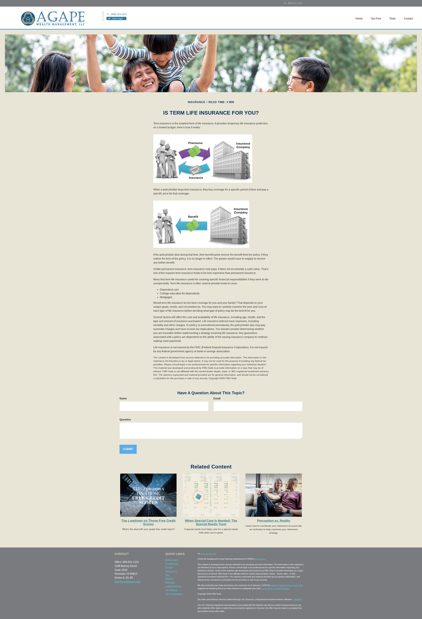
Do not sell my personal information (275, 588)
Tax (167, 575)
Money (169, 578)
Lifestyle (170, 582)
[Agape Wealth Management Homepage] (53, 18)
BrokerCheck (260, 559)
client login (117, 18)
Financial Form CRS (208, 554)
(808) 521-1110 (119, 14)
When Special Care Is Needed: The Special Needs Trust (211, 522)
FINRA (295, 600)
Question (125, 419)
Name (123, 398)
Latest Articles (173, 586)
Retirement (171, 560)
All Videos (171, 590)
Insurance (171, 571)
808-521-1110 (295, 3)
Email (216, 398)
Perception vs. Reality (273, 520)
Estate (169, 567)
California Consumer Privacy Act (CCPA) (287, 585)
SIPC (300, 600)
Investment (171, 563)
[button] (376, 19)
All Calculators (173, 594)
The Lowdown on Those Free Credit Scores (148, 522)
